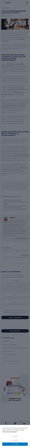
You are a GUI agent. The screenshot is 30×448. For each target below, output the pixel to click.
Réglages (15, 436)
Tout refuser (15, 440)
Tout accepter (15, 444)
